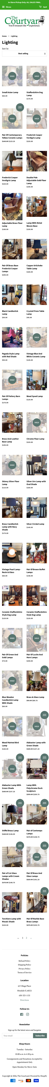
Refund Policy (24, 961)
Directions (24, 1000)
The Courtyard (23, 1076)
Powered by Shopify (38, 1076)
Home (4, 36)
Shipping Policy (24, 964)
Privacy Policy (24, 968)
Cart (45, 7)
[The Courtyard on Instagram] (27, 1015)
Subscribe (40, 1035)
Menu (8, 7)
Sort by (5, 48)
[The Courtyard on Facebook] (21, 1015)
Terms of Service (24, 972)
